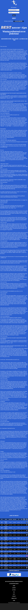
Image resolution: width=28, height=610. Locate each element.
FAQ (14, 592)
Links (14, 600)
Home (14, 585)
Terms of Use (13, 598)
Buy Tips (13, 589)
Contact (14, 596)
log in (16, 21)
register (20, 21)
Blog (14, 594)
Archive (13, 587)
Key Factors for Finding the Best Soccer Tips (13, 581)
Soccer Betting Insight (13, 583)
